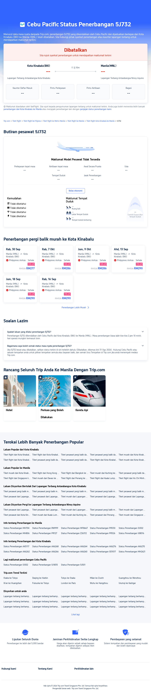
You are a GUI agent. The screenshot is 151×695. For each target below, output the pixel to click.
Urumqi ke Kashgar (127, 583)
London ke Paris (68, 583)
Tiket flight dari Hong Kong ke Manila (46, 473)
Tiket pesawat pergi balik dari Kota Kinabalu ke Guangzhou (104, 455)
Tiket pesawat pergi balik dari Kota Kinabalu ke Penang (75, 455)
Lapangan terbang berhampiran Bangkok (75, 596)
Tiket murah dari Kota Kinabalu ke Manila (18, 473)
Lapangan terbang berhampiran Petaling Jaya (75, 601)
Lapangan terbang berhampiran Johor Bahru (46, 601)
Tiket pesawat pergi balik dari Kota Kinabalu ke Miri (75, 460)
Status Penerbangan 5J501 (73, 565)
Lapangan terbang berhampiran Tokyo (104, 601)
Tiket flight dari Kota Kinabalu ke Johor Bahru (46, 455)
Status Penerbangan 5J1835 (45, 565)
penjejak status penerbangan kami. (96, 109)
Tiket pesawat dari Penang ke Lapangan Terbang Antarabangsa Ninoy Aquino (104, 515)
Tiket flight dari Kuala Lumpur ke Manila (104, 478)
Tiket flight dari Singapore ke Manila (18, 478)
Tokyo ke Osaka (68, 578)
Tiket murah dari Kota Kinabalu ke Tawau (133, 460)
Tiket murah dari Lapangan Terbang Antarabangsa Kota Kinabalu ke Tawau (75, 496)
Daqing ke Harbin (40, 578)
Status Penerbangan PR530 (102, 528)
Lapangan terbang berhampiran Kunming (104, 606)
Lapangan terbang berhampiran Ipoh (18, 601)
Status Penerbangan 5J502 (131, 528)
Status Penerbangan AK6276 (103, 546)
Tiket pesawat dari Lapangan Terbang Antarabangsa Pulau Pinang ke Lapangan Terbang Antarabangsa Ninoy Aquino (46, 510)
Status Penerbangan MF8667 (74, 528)
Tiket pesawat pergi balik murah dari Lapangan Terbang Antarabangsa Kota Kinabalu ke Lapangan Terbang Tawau (133, 491)
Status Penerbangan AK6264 (74, 546)
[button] (126, 4)
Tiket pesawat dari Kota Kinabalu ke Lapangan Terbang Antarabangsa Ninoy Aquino (18, 515)
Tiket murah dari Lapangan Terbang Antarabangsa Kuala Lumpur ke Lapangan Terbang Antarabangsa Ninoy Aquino (133, 510)
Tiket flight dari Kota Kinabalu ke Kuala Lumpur (18, 460)
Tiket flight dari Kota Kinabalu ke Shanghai (18, 455)
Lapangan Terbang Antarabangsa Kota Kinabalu (28, 78)
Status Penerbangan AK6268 (45, 546)
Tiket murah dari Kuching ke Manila (104, 473)
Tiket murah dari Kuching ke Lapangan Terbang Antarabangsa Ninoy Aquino (75, 515)
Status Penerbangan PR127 (44, 533)
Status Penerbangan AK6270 (132, 546)
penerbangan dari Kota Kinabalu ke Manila (23, 109)
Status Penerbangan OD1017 (103, 551)
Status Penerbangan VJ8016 (131, 533)
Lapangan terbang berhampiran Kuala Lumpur (18, 596)
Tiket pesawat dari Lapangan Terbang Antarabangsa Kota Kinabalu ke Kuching (46, 496)
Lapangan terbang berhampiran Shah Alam (133, 606)
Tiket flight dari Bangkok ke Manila (75, 473)
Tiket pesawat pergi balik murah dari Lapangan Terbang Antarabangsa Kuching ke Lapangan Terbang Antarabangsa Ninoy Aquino (104, 510)
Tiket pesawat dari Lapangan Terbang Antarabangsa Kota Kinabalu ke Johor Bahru (133, 496)
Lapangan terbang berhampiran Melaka (104, 596)
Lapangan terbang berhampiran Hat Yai (133, 596)
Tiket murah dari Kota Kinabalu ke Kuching (133, 455)
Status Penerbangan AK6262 (17, 551)
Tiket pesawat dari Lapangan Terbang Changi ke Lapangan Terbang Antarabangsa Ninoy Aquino (18, 510)
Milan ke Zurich (97, 578)
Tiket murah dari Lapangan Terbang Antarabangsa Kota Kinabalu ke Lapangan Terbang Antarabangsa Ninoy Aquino (75, 510)
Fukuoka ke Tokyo (40, 583)
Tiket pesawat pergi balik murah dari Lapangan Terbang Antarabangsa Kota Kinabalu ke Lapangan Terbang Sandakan (75, 491)
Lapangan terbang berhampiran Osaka (75, 606)
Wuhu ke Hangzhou (99, 583)
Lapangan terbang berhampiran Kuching (133, 601)
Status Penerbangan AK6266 (45, 551)
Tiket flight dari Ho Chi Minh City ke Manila (133, 478)
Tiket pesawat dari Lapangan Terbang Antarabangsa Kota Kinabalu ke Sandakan (18, 496)
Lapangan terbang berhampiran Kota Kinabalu (46, 596)
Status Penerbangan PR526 (102, 533)
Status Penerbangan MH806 (16, 533)
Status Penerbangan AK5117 (16, 546)
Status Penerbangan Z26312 (74, 533)
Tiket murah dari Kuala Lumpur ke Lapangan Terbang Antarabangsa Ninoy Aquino (46, 515)
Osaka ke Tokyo (11, 578)
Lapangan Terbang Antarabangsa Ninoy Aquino (122, 78)
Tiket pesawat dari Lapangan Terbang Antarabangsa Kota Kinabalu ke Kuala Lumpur (104, 496)
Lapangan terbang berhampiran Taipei (18, 606)
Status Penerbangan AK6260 (74, 551)
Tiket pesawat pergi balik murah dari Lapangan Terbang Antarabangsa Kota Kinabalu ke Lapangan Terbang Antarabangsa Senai (18, 491)
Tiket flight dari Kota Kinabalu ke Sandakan (104, 460)
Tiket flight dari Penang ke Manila (75, 478)
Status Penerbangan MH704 (16, 528)
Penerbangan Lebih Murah (74, 307)
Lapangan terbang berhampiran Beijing (46, 606)
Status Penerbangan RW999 (45, 528)
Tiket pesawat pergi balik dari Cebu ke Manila (133, 473)
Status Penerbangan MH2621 (132, 551)
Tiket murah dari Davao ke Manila (46, 478)
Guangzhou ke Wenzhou (130, 578)
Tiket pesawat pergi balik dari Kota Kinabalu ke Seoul (46, 460)
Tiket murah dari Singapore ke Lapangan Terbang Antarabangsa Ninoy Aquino (133, 515)
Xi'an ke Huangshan (13, 583)
